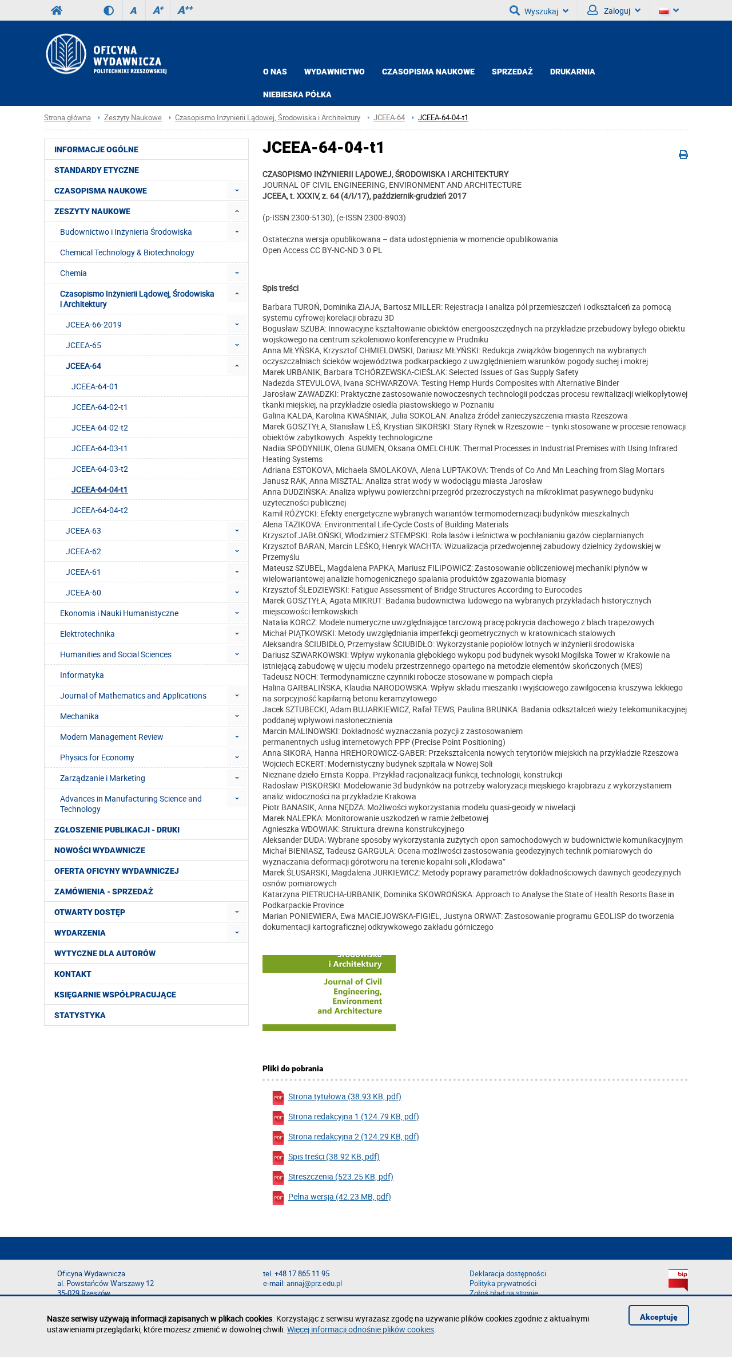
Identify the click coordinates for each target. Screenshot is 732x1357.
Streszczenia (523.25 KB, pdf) (340, 1176)
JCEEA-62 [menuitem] (83, 551)
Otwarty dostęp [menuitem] (89, 912)
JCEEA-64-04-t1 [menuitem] (99, 489)
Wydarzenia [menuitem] (80, 932)
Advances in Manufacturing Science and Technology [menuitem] (131, 803)
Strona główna (67, 118)
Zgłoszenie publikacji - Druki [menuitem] (117, 829)
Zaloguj (616, 10)
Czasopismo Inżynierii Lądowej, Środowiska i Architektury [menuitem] (137, 298)
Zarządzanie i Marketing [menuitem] (102, 777)
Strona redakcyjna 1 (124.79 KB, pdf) (353, 1116)
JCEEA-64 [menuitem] (83, 365)
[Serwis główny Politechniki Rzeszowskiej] (56, 10)
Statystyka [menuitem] (80, 1015)
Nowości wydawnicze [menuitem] (99, 850)
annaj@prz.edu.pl (314, 1283)
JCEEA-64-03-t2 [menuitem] (99, 468)
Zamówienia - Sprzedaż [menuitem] (103, 891)
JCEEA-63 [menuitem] (83, 530)
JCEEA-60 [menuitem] (83, 592)
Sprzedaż (512, 71)
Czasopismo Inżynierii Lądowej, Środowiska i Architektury (267, 118)
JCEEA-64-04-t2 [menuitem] (99, 509)
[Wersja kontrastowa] (113, 10)
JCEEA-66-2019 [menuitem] (94, 324)
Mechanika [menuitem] (79, 716)
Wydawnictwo (334, 71)
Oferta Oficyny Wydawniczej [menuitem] (116, 870)
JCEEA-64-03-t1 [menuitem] (99, 448)
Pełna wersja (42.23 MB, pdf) (339, 1196)
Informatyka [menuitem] (82, 674)
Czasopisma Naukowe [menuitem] (100, 190)
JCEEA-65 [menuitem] (83, 345)
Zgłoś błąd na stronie (504, 1293)
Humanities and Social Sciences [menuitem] (116, 654)
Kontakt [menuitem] (73, 974)
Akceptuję (659, 1317)
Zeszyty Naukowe (133, 118)
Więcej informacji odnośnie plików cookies (360, 1329)
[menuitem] (237, 190)
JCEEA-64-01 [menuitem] (94, 386)
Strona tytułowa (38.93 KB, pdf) (344, 1096)
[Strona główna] (105, 53)
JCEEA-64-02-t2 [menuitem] (99, 427)
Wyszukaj (541, 11)
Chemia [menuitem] (73, 272)
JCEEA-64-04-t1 (443, 118)
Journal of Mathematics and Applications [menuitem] (133, 695)
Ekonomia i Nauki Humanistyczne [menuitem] (119, 613)
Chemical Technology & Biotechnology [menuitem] (127, 252)
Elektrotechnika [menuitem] (87, 633)
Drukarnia (572, 71)
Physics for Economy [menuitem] (97, 757)
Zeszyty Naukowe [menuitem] (92, 211)
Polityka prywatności (503, 1283)
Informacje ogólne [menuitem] (96, 149)
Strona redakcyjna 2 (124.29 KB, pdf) (353, 1136)
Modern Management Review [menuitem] (112, 736)
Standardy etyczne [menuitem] (96, 170)
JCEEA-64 (389, 118)
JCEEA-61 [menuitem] (83, 571)
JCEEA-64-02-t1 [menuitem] (99, 406)
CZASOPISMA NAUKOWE (428, 71)
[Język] (669, 10)
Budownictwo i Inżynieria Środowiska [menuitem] (126, 231)
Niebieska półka (297, 94)
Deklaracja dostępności (508, 1274)
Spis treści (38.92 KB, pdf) (334, 1156)
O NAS (275, 71)
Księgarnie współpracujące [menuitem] (115, 994)
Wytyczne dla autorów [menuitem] (105, 953)
